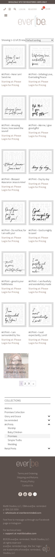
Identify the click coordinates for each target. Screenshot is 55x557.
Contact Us (27, 485)
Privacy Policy (27, 481)
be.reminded (11, 420)
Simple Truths (15, 440)
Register (32, 9)
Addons (8, 408)
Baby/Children (15, 432)
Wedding (12, 444)
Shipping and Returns (27, 477)
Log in (22, 9)
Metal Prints (10, 448)
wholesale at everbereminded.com (23, 512)
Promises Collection (15, 412)
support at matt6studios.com (20, 533)
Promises (12, 436)
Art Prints (9, 424)
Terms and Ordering (27, 473)
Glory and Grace (13, 416)
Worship (12, 428)
